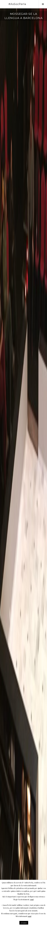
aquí (32, 899)
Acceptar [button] (24, 923)
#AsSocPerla (17, 4)
